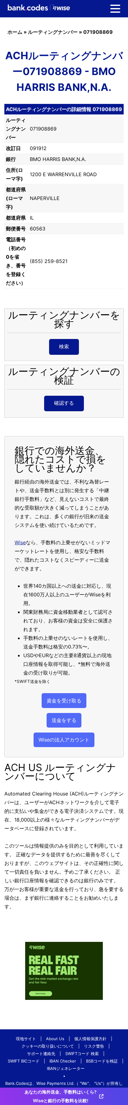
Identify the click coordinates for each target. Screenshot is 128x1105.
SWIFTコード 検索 (82, 1053)
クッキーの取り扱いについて (47, 1046)
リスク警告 (94, 1046)
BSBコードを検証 (102, 1060)
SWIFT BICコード (23, 1060)
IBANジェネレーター (66, 1068)
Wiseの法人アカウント (64, 740)
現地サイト (26, 1038)
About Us (55, 1038)
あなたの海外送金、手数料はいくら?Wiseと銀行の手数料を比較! (61, 1096)
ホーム (14, 32)
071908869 (98, 32)
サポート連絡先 (41, 1053)
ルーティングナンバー (53, 32)
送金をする (64, 720)
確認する (64, 403)
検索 (64, 346)
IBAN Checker (62, 1060)
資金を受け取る (64, 700)
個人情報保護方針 (90, 1038)
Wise (20, 542)
